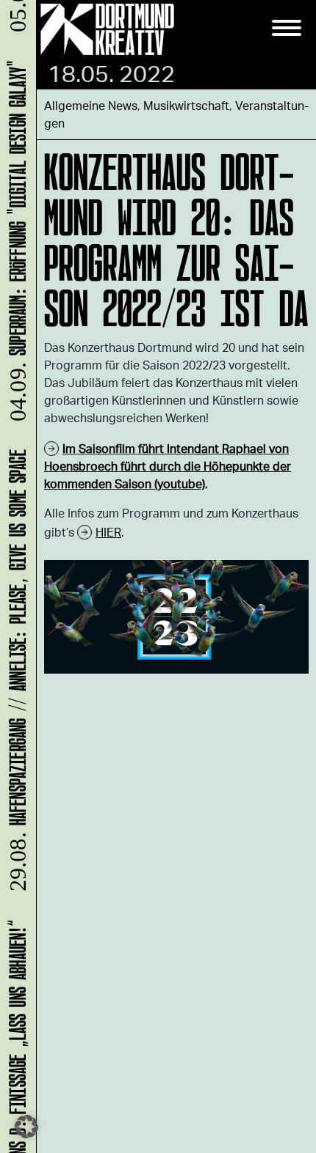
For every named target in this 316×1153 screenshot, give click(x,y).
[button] (26, 1126)
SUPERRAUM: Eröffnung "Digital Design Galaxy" (15, 245)
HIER (108, 531)
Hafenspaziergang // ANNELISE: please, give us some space (15, 675)
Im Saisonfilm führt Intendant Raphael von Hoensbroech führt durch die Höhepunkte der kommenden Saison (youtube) (167, 466)
